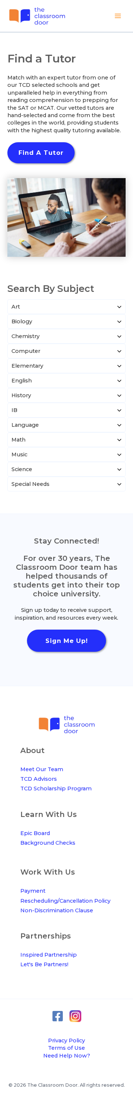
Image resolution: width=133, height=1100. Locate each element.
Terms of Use (66, 1048)
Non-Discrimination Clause (56, 910)
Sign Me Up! (66, 640)
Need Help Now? (66, 1055)
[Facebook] (58, 1016)
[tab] (66, 306)
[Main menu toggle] (118, 16)
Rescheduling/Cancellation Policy (65, 901)
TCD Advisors (38, 779)
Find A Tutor (41, 152)
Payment (32, 891)
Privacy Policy (66, 1040)
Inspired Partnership (48, 954)
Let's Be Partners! (44, 964)
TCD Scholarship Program (56, 788)
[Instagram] (75, 1016)
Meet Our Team (41, 769)
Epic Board (35, 833)
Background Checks (47, 843)
